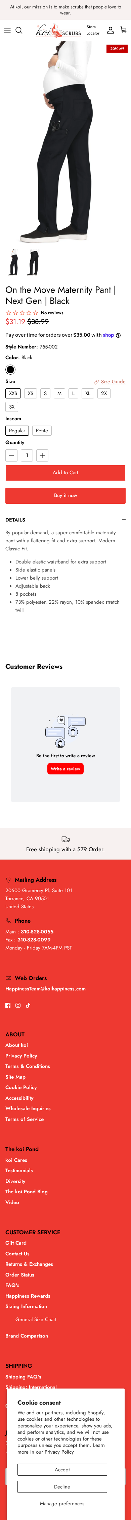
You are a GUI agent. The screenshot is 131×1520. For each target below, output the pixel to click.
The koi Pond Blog (26, 1191)
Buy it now (65, 495)
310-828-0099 (34, 939)
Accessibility (19, 1098)
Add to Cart (65, 472)
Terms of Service (24, 1119)
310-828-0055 (37, 931)
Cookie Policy (21, 1087)
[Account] (108, 30)
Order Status (19, 1275)
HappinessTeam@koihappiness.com (45, 988)
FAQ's (12, 1285)
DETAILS (15, 520)
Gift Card (16, 1243)
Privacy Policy (59, 1452)
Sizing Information (26, 1306)
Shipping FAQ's (23, 1376)
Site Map (15, 1077)
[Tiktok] (28, 1005)
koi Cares (16, 1160)
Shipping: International (31, 1387)
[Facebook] (7, 1005)
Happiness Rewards (27, 1296)
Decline (62, 1486)
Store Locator (93, 30)
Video (12, 1202)
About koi (16, 1045)
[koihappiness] (58, 30)
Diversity (15, 1181)
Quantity (14, 442)
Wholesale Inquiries (28, 1108)
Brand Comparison (26, 1336)
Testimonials (19, 1170)
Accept (62, 1469)
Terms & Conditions (27, 1066)
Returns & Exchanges (29, 1264)
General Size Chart (35, 1319)
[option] (65, 143)
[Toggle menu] (7, 30)
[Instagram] (17, 1005)
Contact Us (17, 1253)
